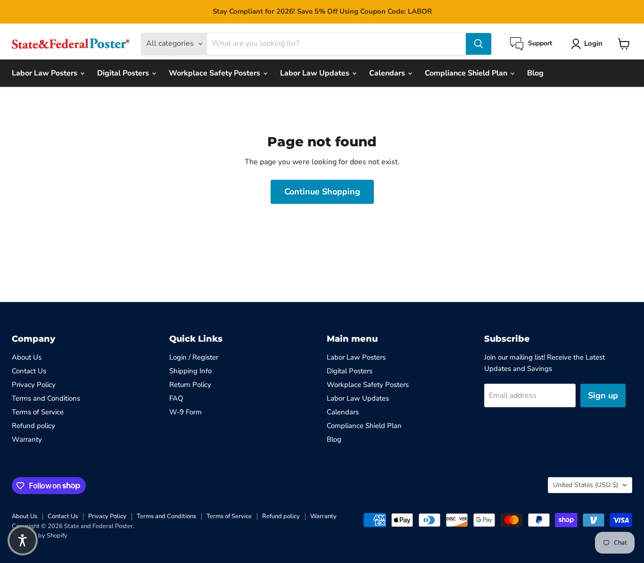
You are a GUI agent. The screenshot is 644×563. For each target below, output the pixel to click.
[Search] (478, 44)
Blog (535, 73)
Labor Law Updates (315, 73)
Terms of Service (38, 412)
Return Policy (190, 384)
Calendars (388, 73)
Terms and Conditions (46, 398)
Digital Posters (124, 73)
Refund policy (33, 425)
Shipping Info (190, 371)
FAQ (176, 398)
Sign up (603, 395)
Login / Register (193, 357)
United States (585, 484)
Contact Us (29, 371)
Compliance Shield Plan (467, 73)
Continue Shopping (322, 191)
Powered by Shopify (39, 535)
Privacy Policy (34, 384)
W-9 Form (185, 412)
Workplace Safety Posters (215, 73)
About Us (26, 357)
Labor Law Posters (45, 73)
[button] (23, 540)
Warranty (27, 439)
